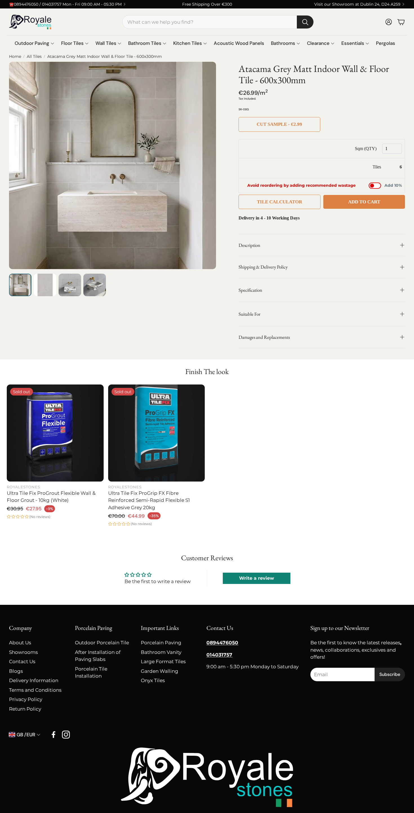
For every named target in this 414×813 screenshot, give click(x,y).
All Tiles (34, 56)
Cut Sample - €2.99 (279, 124)
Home (15, 56)
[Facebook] (53, 735)
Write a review (256, 578)
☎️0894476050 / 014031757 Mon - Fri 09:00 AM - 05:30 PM (65, 4)
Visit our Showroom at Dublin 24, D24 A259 (357, 4)
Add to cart (364, 202)
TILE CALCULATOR (279, 202)
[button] (218, 22)
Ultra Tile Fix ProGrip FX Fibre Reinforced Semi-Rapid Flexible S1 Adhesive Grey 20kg (149, 500)
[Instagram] (66, 735)
